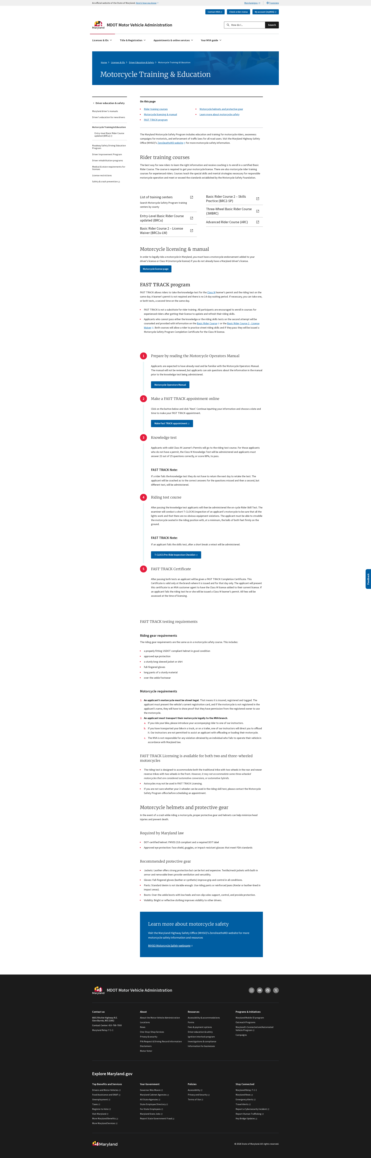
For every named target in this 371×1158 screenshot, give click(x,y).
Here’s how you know (146, 2)
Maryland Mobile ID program (250, 1017)
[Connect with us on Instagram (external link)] (251, 990)
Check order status (238, 11)
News (142, 1027)
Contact (214, 11)
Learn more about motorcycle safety (219, 114)
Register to (100, 1109)
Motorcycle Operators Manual (170, 384)
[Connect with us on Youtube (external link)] (260, 990)
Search (272, 25)
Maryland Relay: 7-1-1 (102, 1030)
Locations (145, 1022)
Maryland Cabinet (153, 1094)
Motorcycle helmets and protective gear (221, 109)
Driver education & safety (110, 103)
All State (149, 1099)
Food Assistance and (105, 1094)
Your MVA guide (209, 40)
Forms (191, 1022)
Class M (211, 292)
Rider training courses (156, 109)
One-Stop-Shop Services (152, 1031)
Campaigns (241, 1034)
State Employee (153, 1104)
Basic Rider (207, 323)
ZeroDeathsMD (170, 142)
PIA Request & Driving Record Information (161, 1041)
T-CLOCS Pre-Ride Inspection (174, 554)
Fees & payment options (200, 1027)
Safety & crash (105, 181)
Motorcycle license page (156, 268)
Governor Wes (150, 1090)
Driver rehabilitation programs (107, 160)
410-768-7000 (115, 1025)
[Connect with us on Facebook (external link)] (268, 990)
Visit (99, 1113)
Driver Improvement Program (107, 154)
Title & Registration (131, 40)
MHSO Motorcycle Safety (169, 945)
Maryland (243, 1094)
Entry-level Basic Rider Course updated (109, 134)
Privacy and (197, 1094)
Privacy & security (148, 1036)
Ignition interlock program (201, 1036)
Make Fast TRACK (170, 423)
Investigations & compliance (202, 1041)
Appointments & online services (172, 40)
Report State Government (156, 1118)
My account (264, 11)
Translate (274, 2)
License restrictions (102, 175)
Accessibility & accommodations (204, 1017)
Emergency (244, 1099)
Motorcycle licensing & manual (160, 114)
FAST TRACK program (156, 119)
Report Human (248, 1113)
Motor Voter (146, 1050)
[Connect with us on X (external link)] (276, 990)
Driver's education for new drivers (108, 117)
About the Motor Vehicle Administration (160, 1017)
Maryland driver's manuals (105, 111)
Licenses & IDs (100, 40)
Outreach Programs (245, 1022)
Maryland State (150, 1113)
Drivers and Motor (105, 1090)
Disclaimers (146, 1046)
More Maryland (104, 1118)
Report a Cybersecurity (251, 1109)
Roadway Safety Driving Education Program (109, 147)
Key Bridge (245, 1118)
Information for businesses (201, 1046)
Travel (242, 1104)
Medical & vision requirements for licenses (108, 168)
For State (150, 1109)
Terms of (194, 1099)
